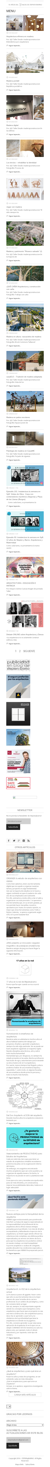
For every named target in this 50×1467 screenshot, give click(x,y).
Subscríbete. (30, 1464)
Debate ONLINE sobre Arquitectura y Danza (24, 634)
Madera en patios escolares (18, 417)
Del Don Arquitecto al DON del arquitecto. (24, 1115)
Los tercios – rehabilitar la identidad (21, 163)
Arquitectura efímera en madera (19, 36)
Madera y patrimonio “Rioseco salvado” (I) (24, 251)
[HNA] (18, 761)
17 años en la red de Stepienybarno (21, 982)
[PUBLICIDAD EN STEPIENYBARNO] (18, 665)
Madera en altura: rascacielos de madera (23, 337)
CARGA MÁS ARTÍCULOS (25, 1394)
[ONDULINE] (18, 783)
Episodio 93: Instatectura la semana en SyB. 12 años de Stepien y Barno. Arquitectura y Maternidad (25, 540)
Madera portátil (12, 81)
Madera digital (12, 125)
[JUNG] (18, 713)
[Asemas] (25, 1)
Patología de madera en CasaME (20, 451)
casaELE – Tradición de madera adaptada (24, 377)
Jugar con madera (14, 207)
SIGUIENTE (29, 651)
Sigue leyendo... (15, 46)
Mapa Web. (19, 1464)
